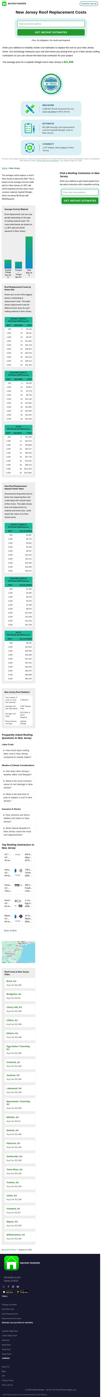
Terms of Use (7, 1385)
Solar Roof (6, 1349)
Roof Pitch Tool (8, 1309)
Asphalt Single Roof (10, 1331)
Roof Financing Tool (10, 1314)
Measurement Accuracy (11, 1318)
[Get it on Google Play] (22, 1292)
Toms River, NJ (14, 1169)
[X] (3, 1286)
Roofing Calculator (9, 1305)
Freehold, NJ (13, 1062)
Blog (3, 1371)
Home (4, 168)
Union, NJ (11, 1195)
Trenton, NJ (12, 1182)
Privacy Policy (8, 1380)
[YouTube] (18, 1286)
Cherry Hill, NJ (14, 1007)
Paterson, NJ (13, 1143)
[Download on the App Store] (8, 1292)
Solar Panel (6, 1354)
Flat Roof (5, 1340)
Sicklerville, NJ (14, 1156)
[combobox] (51, 24)
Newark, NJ (12, 1130)
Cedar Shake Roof (9, 1336)
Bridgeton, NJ (13, 994)
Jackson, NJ (13, 1075)
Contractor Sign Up (89, 4)
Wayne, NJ (12, 1221)
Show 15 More (10, 931)
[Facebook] (8, 1286)
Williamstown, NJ (15, 1234)
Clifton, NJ (12, 1020)
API (3, 1376)
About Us (5, 1367)
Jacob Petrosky (10, 1250)
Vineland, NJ (13, 1208)
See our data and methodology (48, 161)
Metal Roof (6, 1345)
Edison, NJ (12, 1033)
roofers (63, 148)
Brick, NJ (11, 981)
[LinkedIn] (13, 1286)
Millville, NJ (12, 1117)
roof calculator (49, 112)
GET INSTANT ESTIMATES (51, 32)
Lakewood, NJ (14, 1088)
